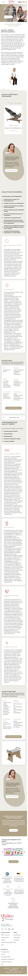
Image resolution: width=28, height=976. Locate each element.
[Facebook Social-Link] (2, 929)
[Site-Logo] (11, 2)
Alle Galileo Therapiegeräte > (15, 103)
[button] (2, 852)
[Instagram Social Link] (5, 929)
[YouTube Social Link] (9, 929)
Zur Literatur (13, 830)
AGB (22, 968)
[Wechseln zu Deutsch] (24, 2)
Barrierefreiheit (13, 969)
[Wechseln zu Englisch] (26, 2)
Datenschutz (15, 968)
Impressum (6, 968)
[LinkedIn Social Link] (12, 929)
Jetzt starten (8, 16)
